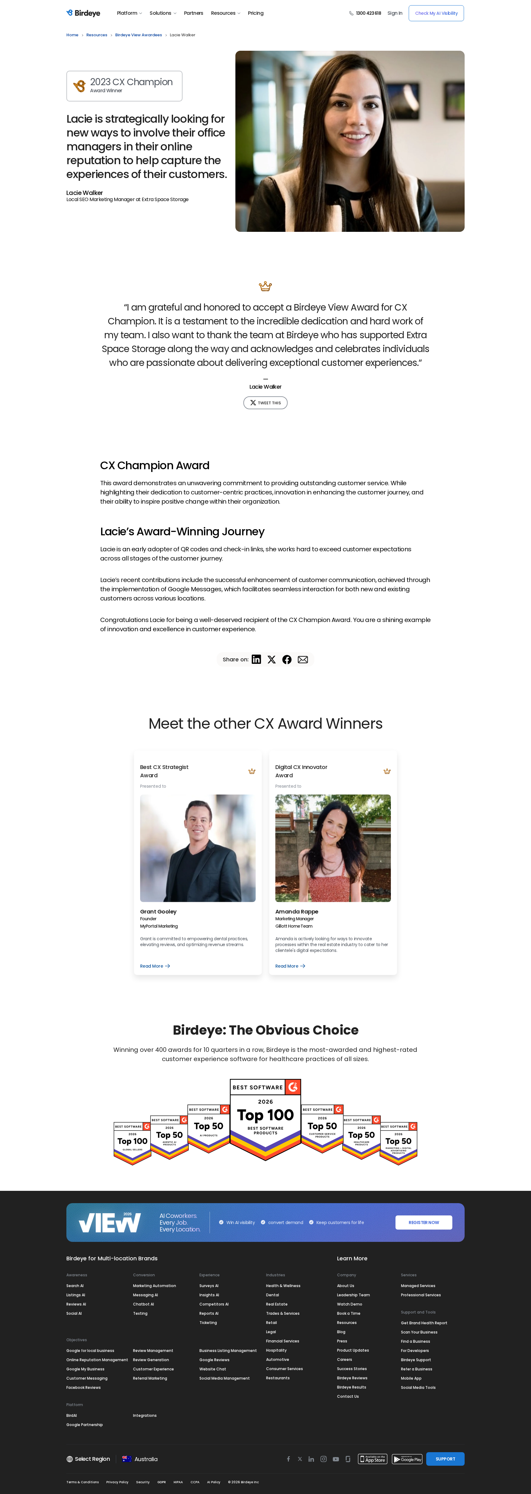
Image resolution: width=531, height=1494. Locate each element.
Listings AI (75, 1295)
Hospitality (276, 1350)
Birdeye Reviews (352, 1378)
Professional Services (421, 1295)
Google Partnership (84, 1424)
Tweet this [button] (269, 403)
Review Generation (151, 1359)
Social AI (74, 1313)
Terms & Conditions (82, 1482)
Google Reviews (214, 1359)
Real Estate (277, 1304)
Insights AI (209, 1295)
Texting (140, 1313)
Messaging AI (145, 1295)
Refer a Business (416, 1369)
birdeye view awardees (138, 35)
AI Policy (213, 1482)
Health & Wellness (283, 1285)
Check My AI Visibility (436, 13)
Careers (344, 1359)
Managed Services (418, 1285)
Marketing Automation (154, 1285)
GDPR (161, 1482)
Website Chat (212, 1369)
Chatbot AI (143, 1304)
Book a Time (348, 1313)
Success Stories (352, 1368)
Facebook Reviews (83, 1387)
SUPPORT (445, 1459)
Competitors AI (214, 1304)
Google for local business (90, 1350)
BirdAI (71, 1415)
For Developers (415, 1350)
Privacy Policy (117, 1482)
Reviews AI (76, 1304)
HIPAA (178, 1482)
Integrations (145, 1415)
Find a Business (415, 1341)
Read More (155, 966)
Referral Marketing (150, 1378)
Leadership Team (353, 1295)
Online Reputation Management (97, 1359)
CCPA (195, 1482)
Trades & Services (283, 1313)
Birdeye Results (351, 1387)
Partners (193, 13)
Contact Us (348, 1396)
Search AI (75, 1285)
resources (96, 35)
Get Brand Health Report (424, 1323)
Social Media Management (224, 1378)
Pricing (255, 13)
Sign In (395, 13)
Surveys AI (208, 1285)
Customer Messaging (87, 1378)
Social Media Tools (418, 1387)
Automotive (277, 1359)
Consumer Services (284, 1368)
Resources (223, 13)
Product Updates (353, 1350)
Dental (272, 1295)
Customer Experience (153, 1369)
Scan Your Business (419, 1332)
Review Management (153, 1350)
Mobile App (411, 1378)
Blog (341, 1331)
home (72, 35)
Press (342, 1341)
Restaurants (278, 1378)
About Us (345, 1285)
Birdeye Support (416, 1359)
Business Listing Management (228, 1350)
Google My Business (85, 1369)
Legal (271, 1331)
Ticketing (208, 1322)
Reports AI (208, 1313)
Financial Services (282, 1341)
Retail (271, 1322)
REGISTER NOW (424, 1222)
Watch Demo (349, 1304)
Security (143, 1482)
